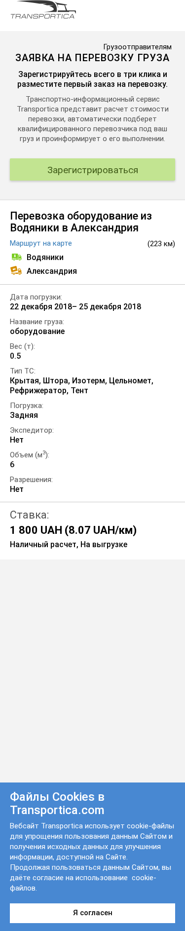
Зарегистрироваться (92, 170)
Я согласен (92, 912)
